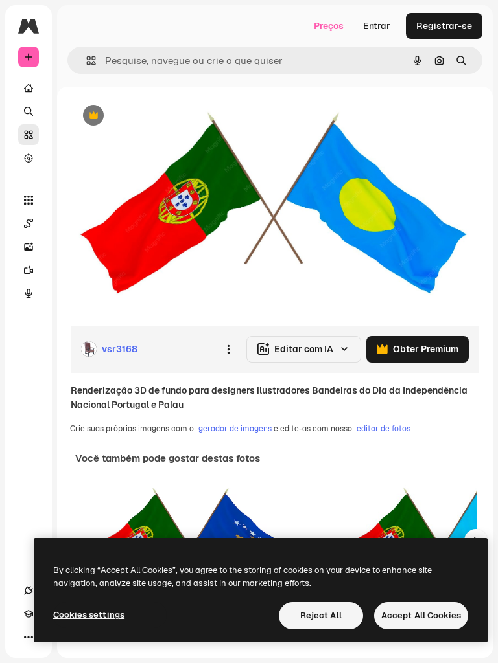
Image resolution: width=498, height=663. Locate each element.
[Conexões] (28, 590)
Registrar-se (444, 26)
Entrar (376, 26)
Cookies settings (88, 614)
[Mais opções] (228, 349)
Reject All (321, 615)
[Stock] (28, 134)
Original (153, 116)
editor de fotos (383, 428)
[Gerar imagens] (28, 246)
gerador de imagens (235, 428)
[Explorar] (28, 158)
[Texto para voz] (28, 293)
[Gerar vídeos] (28, 270)
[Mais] (28, 637)
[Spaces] (28, 223)
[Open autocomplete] (86, 60)
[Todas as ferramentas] (28, 200)
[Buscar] (28, 111)
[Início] (28, 88)
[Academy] (28, 613)
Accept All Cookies (421, 615)
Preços (329, 26)
